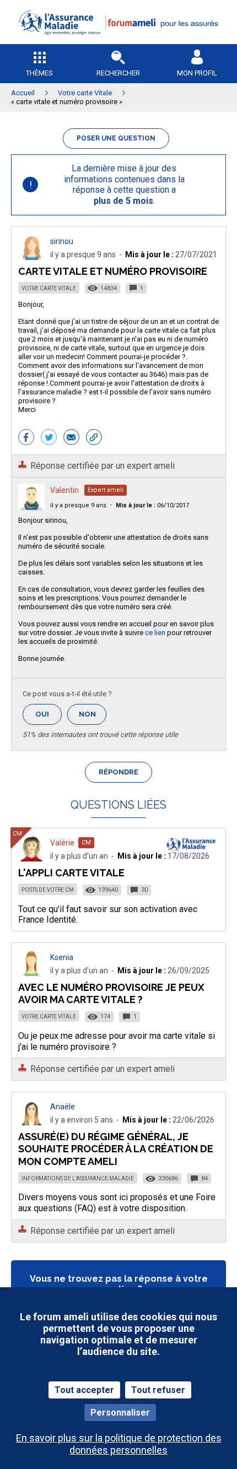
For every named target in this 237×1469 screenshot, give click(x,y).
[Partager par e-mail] (71, 438)
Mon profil (197, 73)
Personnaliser (120, 1412)
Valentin (64, 490)
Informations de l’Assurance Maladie (77, 1178)
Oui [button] (48, 714)
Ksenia (61, 957)
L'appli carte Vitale (71, 873)
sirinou (61, 241)
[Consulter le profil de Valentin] (31, 507)
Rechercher (118, 73)
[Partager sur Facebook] (26, 438)
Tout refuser (158, 1390)
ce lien (155, 632)
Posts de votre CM (47, 890)
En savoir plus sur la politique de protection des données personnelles (119, 1443)
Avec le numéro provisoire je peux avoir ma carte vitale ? (111, 993)
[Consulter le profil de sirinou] (31, 257)
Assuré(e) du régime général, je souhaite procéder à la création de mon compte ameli (115, 1149)
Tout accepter (84, 1390)
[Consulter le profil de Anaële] (31, 1122)
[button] (118, 41)
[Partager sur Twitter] (49, 438)
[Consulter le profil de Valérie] (31, 858)
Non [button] (92, 717)
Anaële (62, 1106)
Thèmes (39, 73)
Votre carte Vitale (48, 288)
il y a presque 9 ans (78, 505)
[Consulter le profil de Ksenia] (31, 973)
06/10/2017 (152, 505)
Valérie (62, 842)
